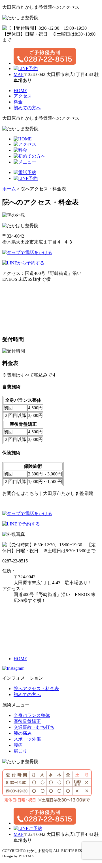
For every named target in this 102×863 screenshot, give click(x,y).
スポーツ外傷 (27, 739)
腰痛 (18, 745)
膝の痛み (23, 733)
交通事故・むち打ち (34, 727)
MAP (19, 74)
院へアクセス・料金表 (36, 688)
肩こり (20, 751)
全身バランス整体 (32, 715)
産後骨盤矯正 (27, 721)
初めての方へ (27, 107)
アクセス (23, 96)
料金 (18, 101)
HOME (20, 90)
